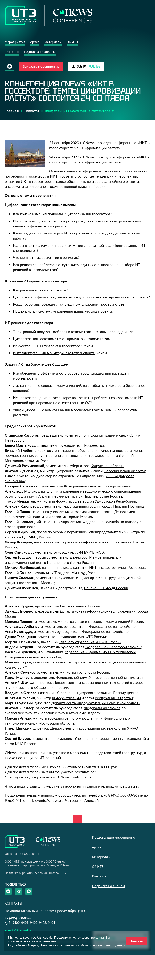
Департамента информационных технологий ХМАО (94, 728)
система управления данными (63, 311)
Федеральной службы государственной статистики (99, 677)
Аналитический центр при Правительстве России (80, 496)
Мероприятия (15, 42)
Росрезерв (136, 567)
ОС (87, 402)
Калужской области (107, 465)
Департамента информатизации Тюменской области (95, 703)
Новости (32, 111)
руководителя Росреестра (82, 445)
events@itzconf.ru (18, 930)
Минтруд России (85, 572)
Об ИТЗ (72, 42)
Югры (10, 733)
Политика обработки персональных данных (35, 873)
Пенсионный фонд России (106, 588)
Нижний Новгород (128, 506)
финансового (41, 226)
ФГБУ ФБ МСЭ (91, 552)
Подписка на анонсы (40, 52)
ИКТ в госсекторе (36, 181)
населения (28, 582)
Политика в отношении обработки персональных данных (82, 945)
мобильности (24, 378)
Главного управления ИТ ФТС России (90, 642)
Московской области (56, 723)
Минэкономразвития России (28, 460)
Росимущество (125, 692)
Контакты (12, 52)
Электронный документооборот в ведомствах (52, 331)
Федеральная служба (101, 521)
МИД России (40, 537)
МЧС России (25, 743)
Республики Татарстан (114, 698)
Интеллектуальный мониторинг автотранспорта (54, 353)
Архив (34, 42)
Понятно (136, 941)
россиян (92, 297)
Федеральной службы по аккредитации (97, 486)
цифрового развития (94, 692)
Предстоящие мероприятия (114, 837)
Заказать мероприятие (41, 66)
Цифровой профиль (29, 297)
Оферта (32, 945)
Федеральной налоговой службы (113, 647)
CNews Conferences (74, 777)
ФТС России (96, 636)
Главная (12, 111)
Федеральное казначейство (105, 631)
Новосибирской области (124, 471)
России (94, 606)
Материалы (53, 42)
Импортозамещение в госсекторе (41, 397)
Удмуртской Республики (115, 501)
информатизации (101, 435)
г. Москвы (46, 582)
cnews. (54, 800)
